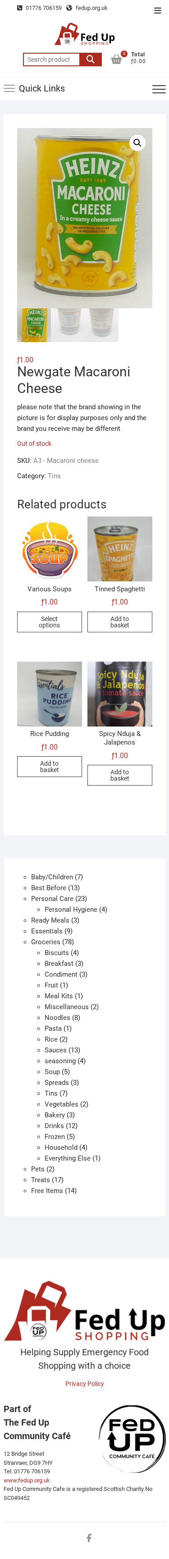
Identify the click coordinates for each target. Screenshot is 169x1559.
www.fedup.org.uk (27, 1480)
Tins (54, 476)
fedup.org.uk (91, 8)
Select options (49, 622)
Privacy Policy (84, 1383)
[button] (137, 143)
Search (90, 59)
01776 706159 (43, 8)
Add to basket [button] (119, 622)
